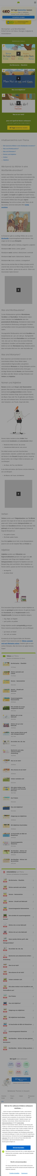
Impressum (24, 1173)
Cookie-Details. (20, 1123)
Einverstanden (18, 1148)
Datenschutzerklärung (7, 1123)
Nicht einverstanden (18, 1162)
